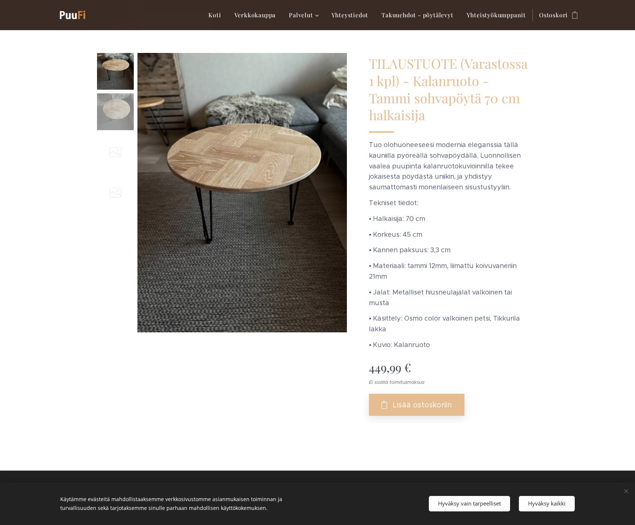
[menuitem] (214, 15)
